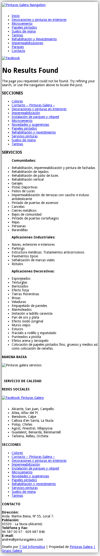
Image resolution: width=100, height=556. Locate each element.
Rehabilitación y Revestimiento (34, 39)
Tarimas (17, 35)
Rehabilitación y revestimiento (34, 132)
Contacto (18, 51)
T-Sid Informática (32, 547)
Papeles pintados (24, 27)
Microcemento (22, 23)
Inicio (16, 16)
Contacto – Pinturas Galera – (33, 105)
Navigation (38, 5)
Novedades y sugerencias (30, 124)
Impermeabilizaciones (27, 43)
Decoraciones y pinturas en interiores (39, 20)
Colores (17, 101)
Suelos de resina (24, 31)
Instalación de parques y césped (35, 117)
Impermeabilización (26, 113)
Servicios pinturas (25, 136)
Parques (18, 47)
